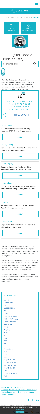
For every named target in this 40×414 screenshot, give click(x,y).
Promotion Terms (8, 392)
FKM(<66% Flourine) (11, 316)
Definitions (12, 394)
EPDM (6, 313)
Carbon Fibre (8, 303)
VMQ (5, 376)
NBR (5, 341)
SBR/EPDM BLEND (10, 362)
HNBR (6, 333)
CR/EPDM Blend (9, 308)
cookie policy (20, 409)
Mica (5, 338)
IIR (4, 335)
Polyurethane (8, 349)
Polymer (12, 87)
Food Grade (8, 324)
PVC (5, 354)
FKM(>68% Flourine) (11, 319)
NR (5, 343)
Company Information (10, 390)
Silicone (6, 371)
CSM (5, 311)
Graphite (7, 330)
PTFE (5, 352)
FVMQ (6, 327)
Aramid (6, 300)
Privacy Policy (22, 392)
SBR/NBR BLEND (10, 365)
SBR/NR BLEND (9, 368)
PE (5, 346)
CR (5, 305)
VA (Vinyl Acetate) (10, 373)
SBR (5, 357)
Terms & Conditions (28, 390)
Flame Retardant (10, 322)
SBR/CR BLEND (9, 360)
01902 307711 (22, 11)
